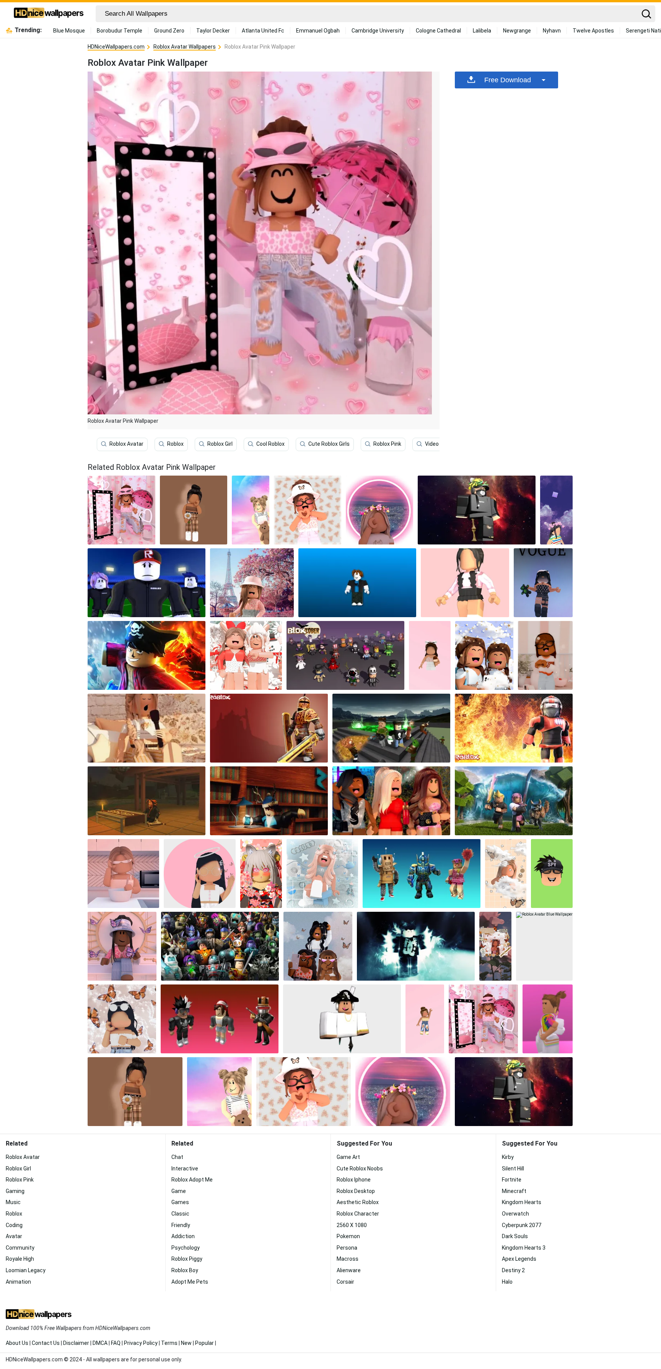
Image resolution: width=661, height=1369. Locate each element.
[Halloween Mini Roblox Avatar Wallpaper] (345, 655)
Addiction (183, 1236)
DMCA (100, 1343)
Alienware (349, 1270)
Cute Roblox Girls (329, 444)
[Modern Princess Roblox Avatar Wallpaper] (465, 582)
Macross (347, 1259)
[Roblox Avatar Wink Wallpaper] (250, 510)
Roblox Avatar (126, 444)
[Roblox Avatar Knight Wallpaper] (269, 728)
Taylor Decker (213, 31)
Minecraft (514, 1191)
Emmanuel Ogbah (318, 31)
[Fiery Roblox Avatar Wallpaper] (514, 728)
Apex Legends (519, 1259)
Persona (347, 1248)
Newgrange (517, 31)
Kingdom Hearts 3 (523, 1248)
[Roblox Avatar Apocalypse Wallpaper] (391, 728)
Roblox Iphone (354, 1180)
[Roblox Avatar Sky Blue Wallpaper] (322, 873)
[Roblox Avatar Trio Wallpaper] (421, 873)
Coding (14, 1225)
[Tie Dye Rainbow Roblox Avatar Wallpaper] (548, 1018)
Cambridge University (378, 31)
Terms (169, 1343)
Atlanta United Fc (263, 31)
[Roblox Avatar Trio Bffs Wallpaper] (391, 800)
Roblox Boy (184, 1270)
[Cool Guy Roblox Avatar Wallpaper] (416, 946)
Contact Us (46, 1343)
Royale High (20, 1259)
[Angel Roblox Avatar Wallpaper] (200, 873)
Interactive (184, 1168)
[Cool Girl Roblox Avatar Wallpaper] (424, 1018)
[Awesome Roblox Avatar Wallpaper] (477, 510)
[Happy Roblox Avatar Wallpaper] (545, 655)
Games (180, 1202)
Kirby (508, 1157)
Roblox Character (358, 1214)
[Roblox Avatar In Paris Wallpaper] (252, 582)
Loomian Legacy (26, 1270)
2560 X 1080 (352, 1225)
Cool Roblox (270, 444)
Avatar (14, 1236)
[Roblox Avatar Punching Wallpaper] (146, 655)
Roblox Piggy (186, 1259)
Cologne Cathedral (438, 31)
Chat (177, 1157)
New (186, 1343)
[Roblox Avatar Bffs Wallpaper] (317, 946)
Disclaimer (76, 1343)
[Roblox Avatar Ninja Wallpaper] (146, 800)
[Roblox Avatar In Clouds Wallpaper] (505, 873)
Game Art (348, 1157)
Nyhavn (552, 31)
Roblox (175, 444)
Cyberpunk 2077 (521, 1225)
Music (13, 1202)
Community (20, 1248)
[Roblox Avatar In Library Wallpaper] (269, 800)
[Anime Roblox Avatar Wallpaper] (261, 873)
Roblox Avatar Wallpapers (184, 47)
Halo (507, 1282)
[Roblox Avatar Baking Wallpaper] (123, 873)
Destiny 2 (513, 1270)
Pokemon (348, 1236)
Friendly (180, 1225)
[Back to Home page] (49, 13)
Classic (180, 1214)
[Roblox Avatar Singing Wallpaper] (146, 728)
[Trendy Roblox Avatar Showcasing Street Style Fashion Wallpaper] (495, 946)
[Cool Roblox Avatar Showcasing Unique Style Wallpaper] (342, 1018)
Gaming (15, 1191)
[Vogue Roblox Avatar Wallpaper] (543, 582)
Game (178, 1191)
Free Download (507, 80)
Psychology (185, 1248)
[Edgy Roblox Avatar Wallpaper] (219, 1018)
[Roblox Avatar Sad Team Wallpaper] (146, 582)
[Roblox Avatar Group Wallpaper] (220, 946)
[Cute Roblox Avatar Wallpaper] (122, 946)
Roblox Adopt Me (192, 1180)
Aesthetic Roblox (358, 1202)
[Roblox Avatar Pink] (121, 510)
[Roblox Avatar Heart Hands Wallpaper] (307, 510)
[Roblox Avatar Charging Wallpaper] (514, 800)
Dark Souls (515, 1236)
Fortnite (511, 1180)
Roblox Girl (220, 444)
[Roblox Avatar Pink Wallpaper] (483, 1018)
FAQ (115, 1343)
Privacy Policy (141, 1343)
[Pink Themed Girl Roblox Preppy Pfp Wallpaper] (379, 510)
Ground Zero (169, 31)
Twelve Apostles (593, 31)
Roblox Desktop (356, 1191)
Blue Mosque (69, 31)
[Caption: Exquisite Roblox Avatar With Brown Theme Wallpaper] (193, 510)
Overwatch (515, 1214)
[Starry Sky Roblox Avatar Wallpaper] (556, 510)
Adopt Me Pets (189, 1282)
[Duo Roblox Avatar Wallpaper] (246, 655)
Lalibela (482, 31)
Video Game (439, 444)
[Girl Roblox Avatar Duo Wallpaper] (484, 655)
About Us (17, 1343)
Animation (18, 1282)
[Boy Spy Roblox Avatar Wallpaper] (552, 873)
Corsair (345, 1282)
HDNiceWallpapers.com (116, 47)
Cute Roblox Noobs (360, 1168)
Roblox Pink (387, 444)
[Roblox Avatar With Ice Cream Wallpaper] (430, 655)
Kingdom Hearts (521, 1202)
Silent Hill (513, 1168)
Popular (204, 1343)
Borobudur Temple (119, 31)
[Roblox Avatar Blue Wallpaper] (357, 582)
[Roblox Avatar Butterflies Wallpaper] (122, 1018)
